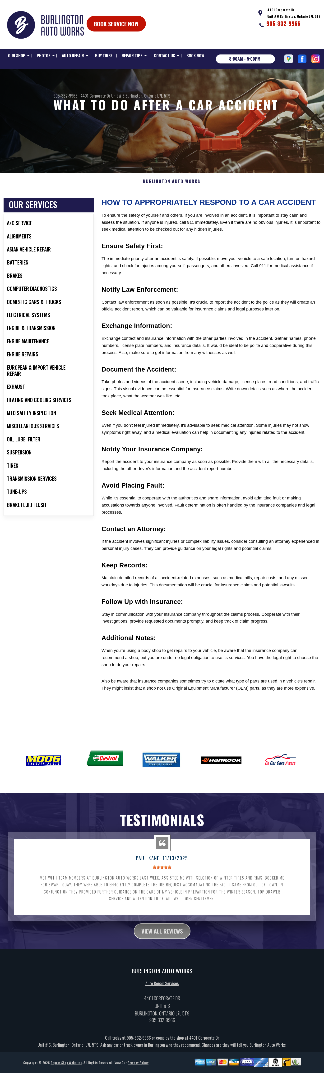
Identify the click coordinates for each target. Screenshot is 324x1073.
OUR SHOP (16, 55)
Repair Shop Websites (66, 1062)
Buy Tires (103, 55)
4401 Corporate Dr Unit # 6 (102, 96)
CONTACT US (164, 55)
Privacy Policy (138, 1062)
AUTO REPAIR (73, 55)
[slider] (162, 867)
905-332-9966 (283, 23)
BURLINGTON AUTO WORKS (171, 181)
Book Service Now (116, 23)
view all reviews (162, 931)
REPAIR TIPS (132, 55)
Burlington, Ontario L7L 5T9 (147, 96)
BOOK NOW (195, 55)
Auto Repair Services (162, 983)
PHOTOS (44, 55)
